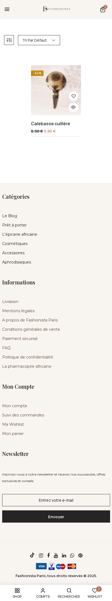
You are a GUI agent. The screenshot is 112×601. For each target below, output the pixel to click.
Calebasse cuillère (50, 123)
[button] (102, 9)
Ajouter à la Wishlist (73, 96)
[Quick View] (73, 107)
